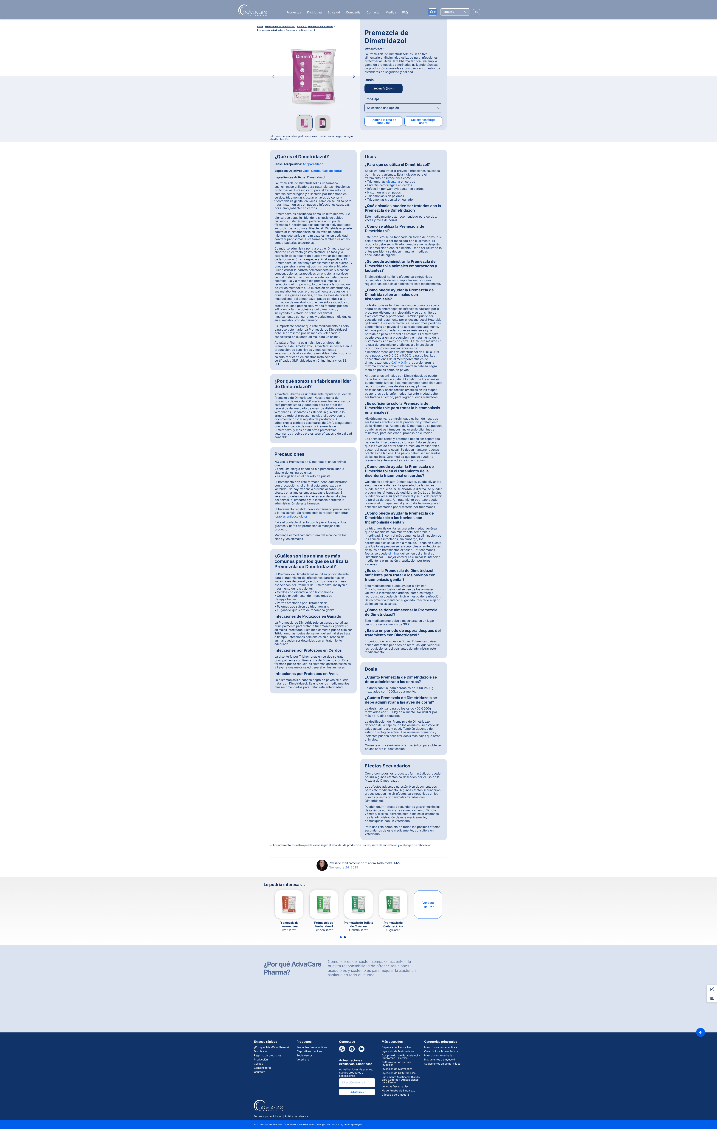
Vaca (305, 171)
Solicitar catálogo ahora (423, 121)
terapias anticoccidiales (291, 516)
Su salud (334, 12)
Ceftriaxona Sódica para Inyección (396, 1063)
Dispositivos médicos (309, 1051)
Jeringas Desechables (395, 1086)
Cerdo (315, 171)
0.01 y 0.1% (399, 362)
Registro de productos (267, 1055)
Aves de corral (332, 171)
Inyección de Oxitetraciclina (399, 1073)
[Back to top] (700, 1032)
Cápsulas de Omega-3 (395, 1094)
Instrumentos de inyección (440, 1059)
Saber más (359, 1019)
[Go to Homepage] (251, 10)
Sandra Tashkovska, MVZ (383, 863)
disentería (393, 181)
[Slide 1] (341, 937)
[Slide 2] (345, 937)
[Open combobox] (403, 108)
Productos (293, 12)
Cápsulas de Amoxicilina (396, 1047)
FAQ (405, 12)
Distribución (261, 1051)
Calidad (258, 1063)
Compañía (353, 12)
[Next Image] (354, 76)
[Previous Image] (273, 76)
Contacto (373, 12)
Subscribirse (357, 1092)
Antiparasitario (313, 164)
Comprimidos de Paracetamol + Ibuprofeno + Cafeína (401, 1056)
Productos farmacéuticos (312, 1047)
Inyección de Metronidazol (398, 1051)
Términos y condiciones (267, 1116)
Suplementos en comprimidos (442, 1063)
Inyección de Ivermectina (397, 1069)
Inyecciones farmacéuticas (440, 1047)
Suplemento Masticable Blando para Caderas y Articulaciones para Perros (401, 1080)
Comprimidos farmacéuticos (441, 1051)
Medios (391, 12)
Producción (261, 1059)
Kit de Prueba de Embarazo (398, 1090)
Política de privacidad (297, 1116)
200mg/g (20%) (383, 88)
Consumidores (262, 1067)
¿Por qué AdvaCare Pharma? (271, 1047)
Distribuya (314, 12)
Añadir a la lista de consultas (383, 121)
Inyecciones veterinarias (439, 1055)
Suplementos (304, 1055)
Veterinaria (303, 1059)
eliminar (393, 553)
